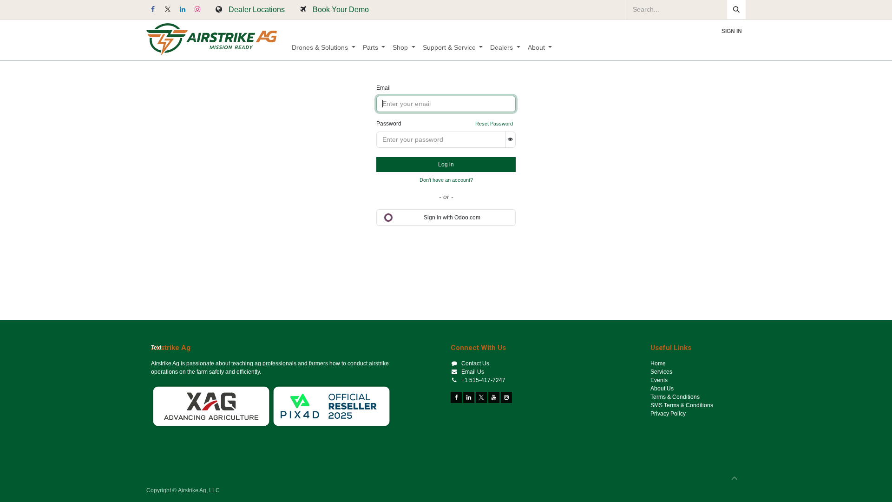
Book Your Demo (341, 9)
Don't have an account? (446, 180)
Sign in (731, 31)
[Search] (736, 9)
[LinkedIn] (182, 9)
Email (383, 88)
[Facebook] (152, 9)
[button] (734, 478)
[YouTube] (493, 397)
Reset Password (494, 123)
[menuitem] (323, 47)
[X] (167, 9)
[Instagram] (197, 9)
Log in (446, 164)
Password (388, 123)
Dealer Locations (257, 9)
